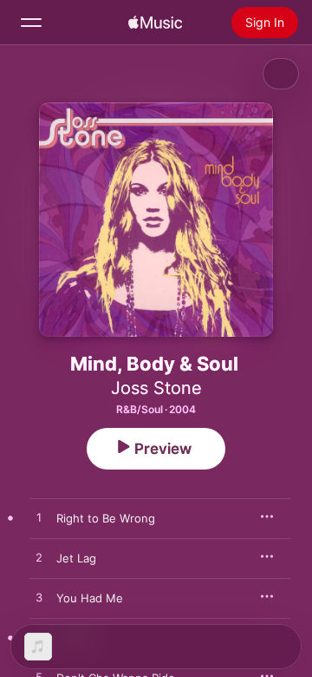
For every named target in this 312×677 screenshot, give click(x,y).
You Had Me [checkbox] (89, 598)
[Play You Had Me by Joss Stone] (39, 598)
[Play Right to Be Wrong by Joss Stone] (39, 518)
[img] (155, 22)
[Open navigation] (31, 22)
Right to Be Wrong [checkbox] (105, 518)
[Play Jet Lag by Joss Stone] (39, 558)
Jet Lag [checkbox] (76, 558)
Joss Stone (156, 388)
